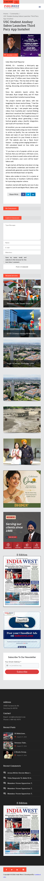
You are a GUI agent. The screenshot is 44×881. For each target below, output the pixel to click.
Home (5, 14)
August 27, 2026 (21, 737)
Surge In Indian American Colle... (21, 363)
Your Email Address (13, 662)
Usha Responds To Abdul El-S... (19, 778)
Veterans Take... (20, 743)
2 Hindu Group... (20, 752)
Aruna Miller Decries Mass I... (19, 773)
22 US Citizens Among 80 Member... (22, 333)
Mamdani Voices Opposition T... (20, 783)
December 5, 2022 (11, 55)
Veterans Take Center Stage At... (20, 303)
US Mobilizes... (20, 733)
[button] (22, 388)
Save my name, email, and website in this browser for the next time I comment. (15, 260)
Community (14, 14)
